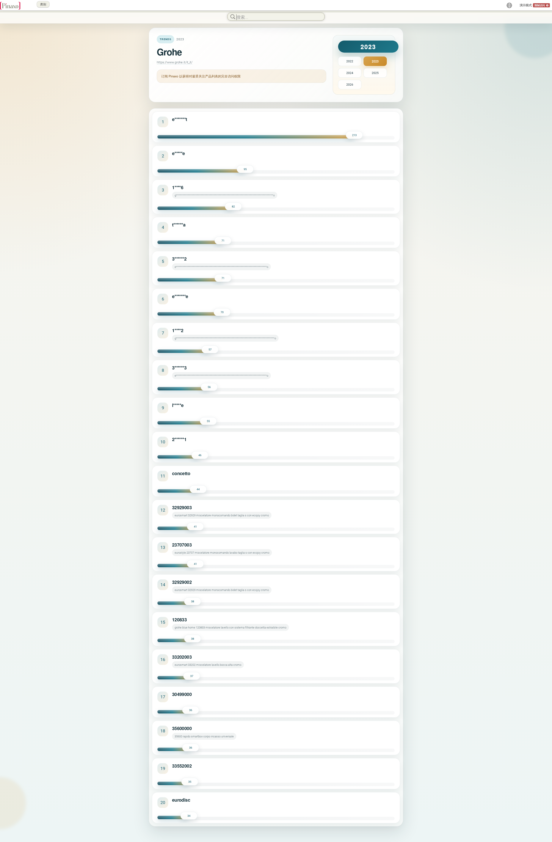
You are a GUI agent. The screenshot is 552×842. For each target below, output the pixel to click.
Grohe (169, 51)
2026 (349, 84)
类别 (43, 4)
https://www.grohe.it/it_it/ (175, 62)
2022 (349, 61)
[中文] (509, 5)
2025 (375, 73)
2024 (349, 73)
